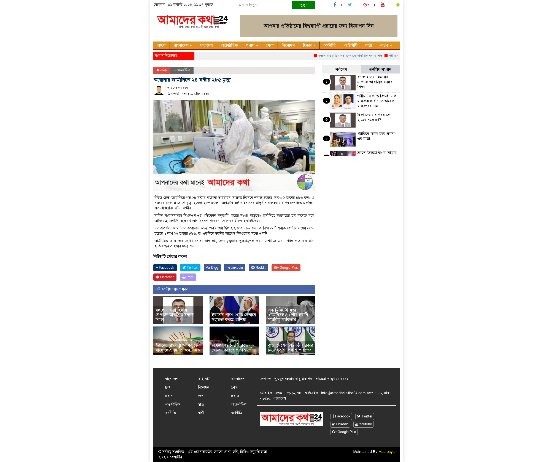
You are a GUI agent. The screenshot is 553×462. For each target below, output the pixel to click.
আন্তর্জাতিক (229, 45)
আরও (385, 45)
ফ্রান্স (168, 387)
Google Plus (288, 267)
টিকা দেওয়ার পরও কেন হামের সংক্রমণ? (375, 117)
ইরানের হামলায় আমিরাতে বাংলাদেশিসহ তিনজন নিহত (178, 348)
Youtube (365, 424)
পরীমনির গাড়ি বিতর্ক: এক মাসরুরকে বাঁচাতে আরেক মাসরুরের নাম (376, 101)
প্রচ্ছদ (161, 45)
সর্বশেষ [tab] (341, 69)
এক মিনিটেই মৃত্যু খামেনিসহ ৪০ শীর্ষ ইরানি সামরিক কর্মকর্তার (288, 314)
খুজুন (303, 5)
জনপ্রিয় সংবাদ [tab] (380, 69)
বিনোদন (288, 45)
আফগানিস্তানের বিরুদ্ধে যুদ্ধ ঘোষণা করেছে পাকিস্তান (233, 348)
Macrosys (386, 451)
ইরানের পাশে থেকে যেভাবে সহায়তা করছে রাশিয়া (234, 317)
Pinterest (166, 277)
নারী (368, 45)
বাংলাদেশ (182, 45)
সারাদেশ (206, 45)
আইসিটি (350, 45)
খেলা (270, 45)
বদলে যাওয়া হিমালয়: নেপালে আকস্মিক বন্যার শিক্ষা (340, 56)
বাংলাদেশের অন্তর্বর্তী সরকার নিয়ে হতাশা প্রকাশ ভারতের (290, 348)
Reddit (260, 267)
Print (190, 277)
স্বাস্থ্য (201, 404)
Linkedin (236, 267)
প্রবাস (251, 45)
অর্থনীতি (330, 45)
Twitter (192, 267)
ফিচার (308, 45)
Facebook (166, 267)
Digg (214, 267)
